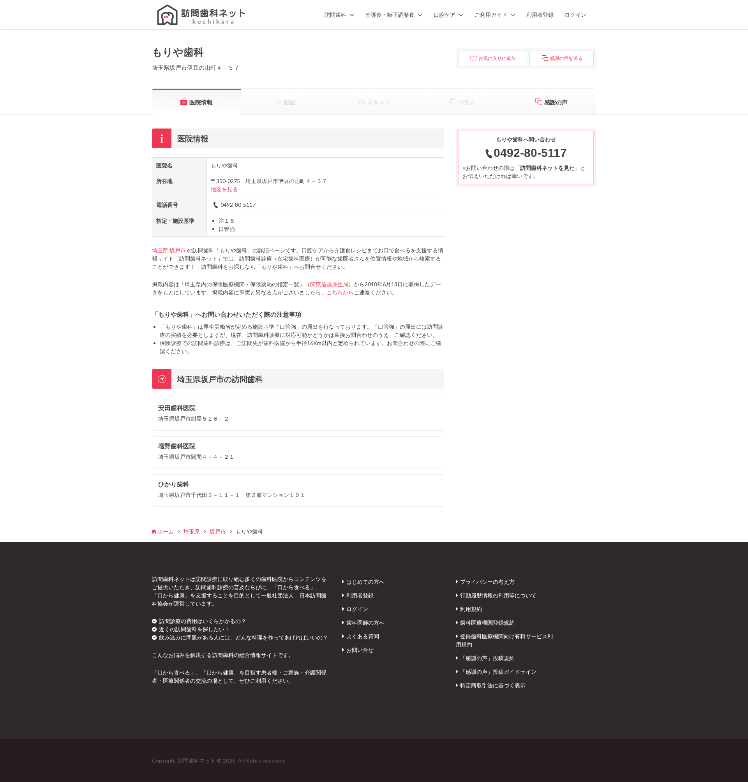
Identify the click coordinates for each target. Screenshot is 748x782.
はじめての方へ (365, 581)
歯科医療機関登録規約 (487, 622)
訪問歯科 (335, 14)
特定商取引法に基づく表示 (493, 685)
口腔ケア (444, 14)
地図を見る (224, 189)
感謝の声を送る (566, 58)
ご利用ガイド (491, 14)
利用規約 (471, 609)
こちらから (340, 292)
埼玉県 (160, 250)
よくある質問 (362, 636)
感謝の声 (556, 102)
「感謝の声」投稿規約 (487, 658)
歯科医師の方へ (365, 622)
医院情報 (201, 102)
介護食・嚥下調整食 (390, 14)
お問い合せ (360, 649)
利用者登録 (540, 14)
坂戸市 (177, 250)
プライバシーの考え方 (487, 581)
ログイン (575, 14)
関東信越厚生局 (329, 284)
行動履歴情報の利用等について (498, 595)
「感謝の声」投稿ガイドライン (498, 671)
